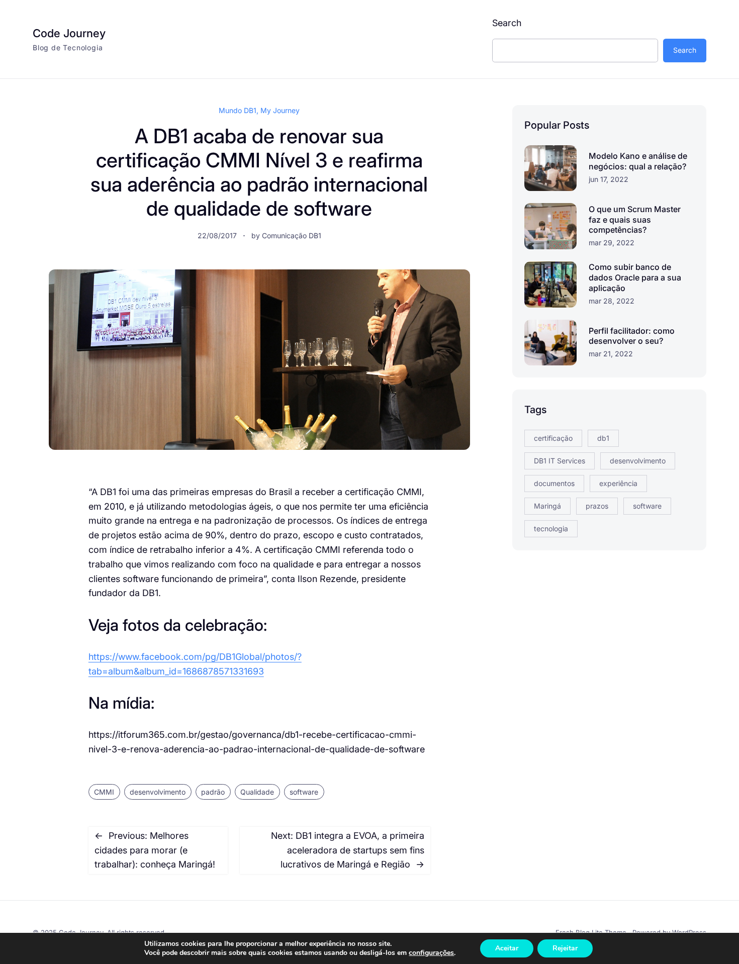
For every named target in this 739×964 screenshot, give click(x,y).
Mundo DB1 (237, 110)
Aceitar (506, 948)
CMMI (104, 792)
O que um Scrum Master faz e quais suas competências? (635, 219)
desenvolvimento (158, 792)
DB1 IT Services (559, 460)
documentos (554, 483)
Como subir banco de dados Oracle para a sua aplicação (635, 277)
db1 (603, 438)
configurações (431, 952)
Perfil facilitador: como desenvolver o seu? (632, 336)
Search (506, 23)
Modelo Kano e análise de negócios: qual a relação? (638, 161)
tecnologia (551, 528)
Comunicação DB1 (291, 235)
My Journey (280, 110)
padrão (213, 792)
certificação (553, 438)
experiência (618, 483)
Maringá (547, 506)
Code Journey (69, 33)
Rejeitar (565, 948)
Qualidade (257, 792)
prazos (597, 506)
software (304, 792)
